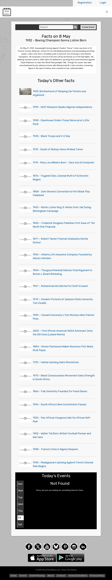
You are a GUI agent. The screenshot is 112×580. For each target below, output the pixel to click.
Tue (20, 497)
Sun (20, 483)
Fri (19, 517)
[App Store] (42, 557)
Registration (85, 2)
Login (103, 2)
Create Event (88, 27)
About (51, 576)
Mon (20, 490)
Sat (20, 524)
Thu (20, 510)
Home (13, 576)
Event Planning (37, 576)
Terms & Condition (78, 576)
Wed (20, 504)
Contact (61, 576)
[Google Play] (70, 557)
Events (23, 576)
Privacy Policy (97, 576)
